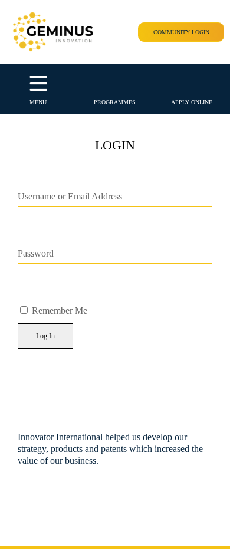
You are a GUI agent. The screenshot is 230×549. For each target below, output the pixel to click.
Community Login (181, 32)
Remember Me (58, 310)
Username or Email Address (70, 196)
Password (36, 253)
